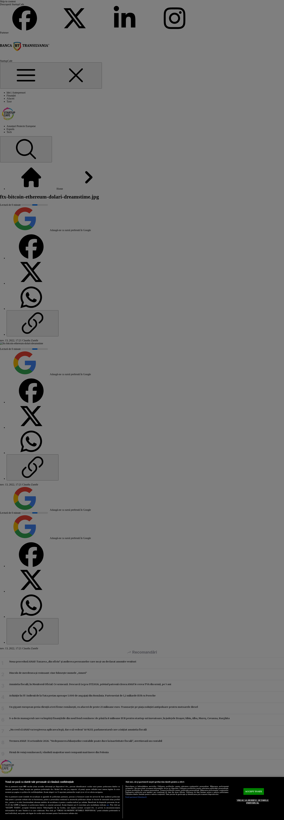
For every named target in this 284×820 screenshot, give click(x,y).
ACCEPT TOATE (253, 791)
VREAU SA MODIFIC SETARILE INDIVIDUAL (253, 801)
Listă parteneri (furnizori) (136, 797)
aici (107, 805)
